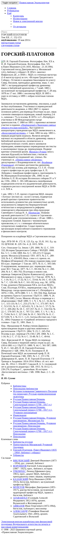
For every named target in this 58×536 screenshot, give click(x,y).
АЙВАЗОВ (19, 506)
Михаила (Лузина (37, 151)
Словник (11, 8)
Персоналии (19, 436)
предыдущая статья (11, 42)
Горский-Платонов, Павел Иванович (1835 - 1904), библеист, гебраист (35, 451)
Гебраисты (18, 455)
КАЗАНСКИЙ (20, 479)
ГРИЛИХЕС (19, 471)
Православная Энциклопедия (34, 2)
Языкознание (19, 415)
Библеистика (19, 386)
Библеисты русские (23, 442)
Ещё (9, 13)
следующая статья (10, 45)
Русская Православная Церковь (29, 399)
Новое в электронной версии (28, 21)
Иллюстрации (20, 18)
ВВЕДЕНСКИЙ (21, 460)
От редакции (19, 26)
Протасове (34, 212)
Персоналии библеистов (25, 388)
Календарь (18, 16)
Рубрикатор (13, 10)
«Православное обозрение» (28, 159)
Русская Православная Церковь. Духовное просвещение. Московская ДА (34, 419)
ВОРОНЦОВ (20, 466)
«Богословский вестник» (13, 133)
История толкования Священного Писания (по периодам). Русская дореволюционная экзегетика (35, 394)
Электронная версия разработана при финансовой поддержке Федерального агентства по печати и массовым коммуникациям (26, 524)
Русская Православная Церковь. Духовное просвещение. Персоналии (34, 424)
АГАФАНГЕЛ (20, 498)
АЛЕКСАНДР (20, 511)
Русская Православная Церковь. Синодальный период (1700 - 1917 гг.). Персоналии (32, 431)
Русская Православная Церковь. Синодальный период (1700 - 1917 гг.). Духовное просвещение (32, 410)
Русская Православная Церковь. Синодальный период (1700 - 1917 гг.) (32, 403)
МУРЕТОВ (19, 487)
